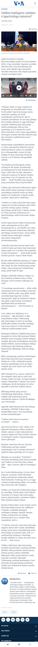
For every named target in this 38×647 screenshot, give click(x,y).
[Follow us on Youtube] (13, 620)
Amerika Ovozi (10, 84)
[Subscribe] (27, 620)
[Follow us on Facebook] (3, 620)
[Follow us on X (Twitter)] (8, 620)
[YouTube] (19, 644)
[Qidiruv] (30, 644)
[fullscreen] (35, 96)
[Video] (8, 644)
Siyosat (4, 9)
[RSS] (18, 620)
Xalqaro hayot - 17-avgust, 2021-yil (17, 81)
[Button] (33, 29)
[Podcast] (23, 620)
